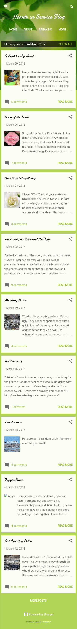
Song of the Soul (16, 116)
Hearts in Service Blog (38, 16)
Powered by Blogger (40, 614)
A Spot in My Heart (19, 55)
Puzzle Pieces (13, 479)
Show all (66, 44)
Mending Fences (15, 300)
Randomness (13, 422)
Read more (65, 101)
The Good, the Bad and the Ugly (27, 239)
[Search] (72, 7)
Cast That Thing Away (20, 177)
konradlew (46, 622)
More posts (38, 600)
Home (13, 29)
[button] (70, 56)
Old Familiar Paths (18, 540)
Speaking (45, 29)
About (28, 29)
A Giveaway (13, 361)
